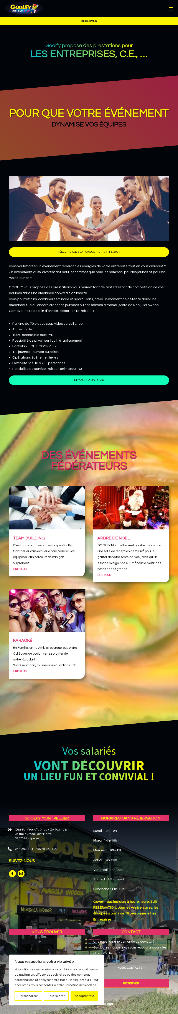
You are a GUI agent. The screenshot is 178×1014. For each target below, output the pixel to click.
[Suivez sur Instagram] (21, 873)
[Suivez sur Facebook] (12, 873)
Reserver (89, 21)
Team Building (29, 538)
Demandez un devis (89, 380)
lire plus (19, 569)
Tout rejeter (56, 996)
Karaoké (22, 640)
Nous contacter (131, 967)
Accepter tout (84, 996)
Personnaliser (28, 996)
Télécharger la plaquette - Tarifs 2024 (89, 251)
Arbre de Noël (113, 538)
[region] (56, 980)
